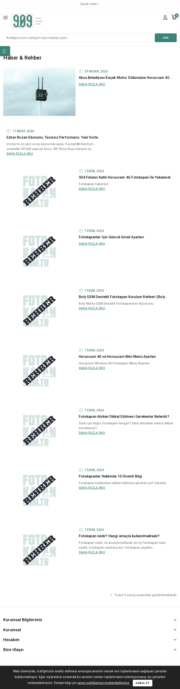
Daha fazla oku (92, 84)
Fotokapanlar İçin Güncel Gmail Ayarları (111, 237)
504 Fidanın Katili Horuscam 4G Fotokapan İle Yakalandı (125, 177)
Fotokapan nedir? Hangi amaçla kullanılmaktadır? (119, 536)
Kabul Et (142, 683)
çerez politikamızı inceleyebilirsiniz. (103, 683)
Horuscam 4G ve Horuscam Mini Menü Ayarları (117, 356)
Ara (166, 37)
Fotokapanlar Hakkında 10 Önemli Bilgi (110, 476)
